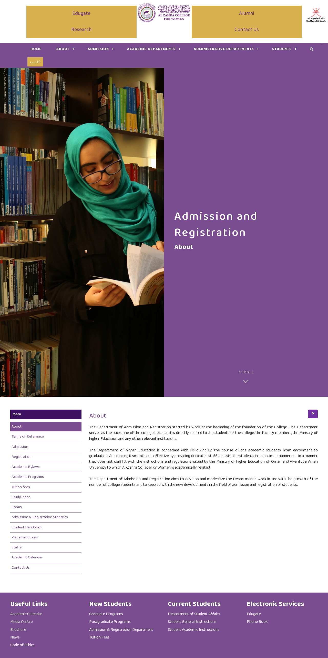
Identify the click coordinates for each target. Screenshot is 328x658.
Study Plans (21, 497)
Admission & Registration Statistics (40, 517)
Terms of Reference (28, 436)
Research (81, 29)
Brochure (18, 629)
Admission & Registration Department (121, 629)
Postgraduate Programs (110, 621)
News (15, 637)
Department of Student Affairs (194, 614)
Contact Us (246, 29)
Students (282, 49)
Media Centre (21, 621)
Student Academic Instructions (193, 629)
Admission (98, 49)
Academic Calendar (27, 557)
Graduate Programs (106, 614)
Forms (17, 507)
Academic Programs (28, 477)
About (17, 426)
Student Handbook (27, 527)
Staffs (17, 547)
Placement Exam (25, 537)
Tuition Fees (99, 637)
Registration (22, 457)
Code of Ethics (22, 645)
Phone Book (257, 621)
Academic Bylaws (26, 467)
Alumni (246, 13)
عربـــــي (35, 62)
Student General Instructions (192, 621)
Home (36, 49)
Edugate (81, 13)
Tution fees (21, 487)
